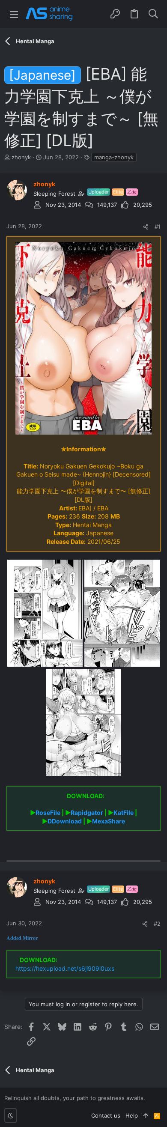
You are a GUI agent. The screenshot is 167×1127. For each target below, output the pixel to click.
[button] (14, 13)
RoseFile (48, 812)
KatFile (123, 812)
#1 (158, 226)
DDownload (65, 821)
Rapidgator (87, 812)
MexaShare (108, 821)
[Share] (146, 227)
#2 (157, 923)
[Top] (145, 1115)
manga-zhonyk (114, 157)
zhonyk (21, 157)
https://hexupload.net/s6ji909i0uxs (64, 968)
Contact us (105, 1115)
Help (131, 1115)
